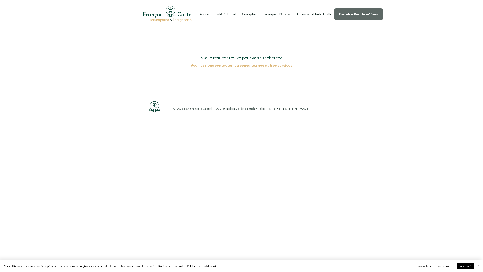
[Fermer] (478, 266)
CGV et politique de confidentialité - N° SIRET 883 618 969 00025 (261, 108)
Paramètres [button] (424, 266)
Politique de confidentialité (202, 266)
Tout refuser (444, 266)
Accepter (465, 266)
